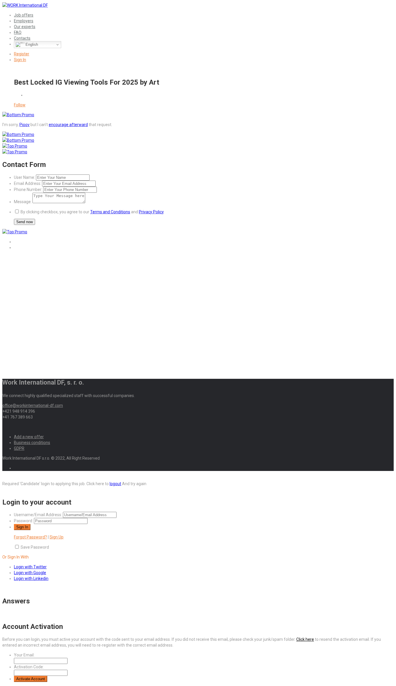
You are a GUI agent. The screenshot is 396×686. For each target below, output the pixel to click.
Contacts (22, 38)
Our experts (24, 26)
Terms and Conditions (110, 212)
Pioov (24, 124)
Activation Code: (29, 667)
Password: (23, 520)
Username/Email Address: (38, 514)
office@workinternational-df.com (32, 405)
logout (115, 483)
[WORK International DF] (25, 5)
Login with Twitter (30, 567)
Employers (23, 21)
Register (21, 54)
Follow (20, 105)
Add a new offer (29, 436)
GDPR (19, 448)
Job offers (23, 15)
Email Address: (27, 183)
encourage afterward (68, 124)
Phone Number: (28, 189)
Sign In (20, 59)
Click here (305, 639)
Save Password (35, 547)
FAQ (17, 32)
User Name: (24, 177)
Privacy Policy (151, 212)
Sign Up (56, 537)
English (31, 44)
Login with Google (30, 572)
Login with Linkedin (31, 578)
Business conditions (32, 442)
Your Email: (24, 655)
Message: (23, 201)
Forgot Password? (30, 537)
